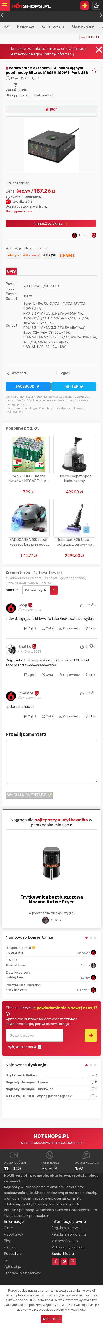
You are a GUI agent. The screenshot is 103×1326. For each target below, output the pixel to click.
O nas (8, 1228)
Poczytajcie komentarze (24, 985)
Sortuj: (12, 590)
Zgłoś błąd (12, 1267)
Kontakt (10, 1247)
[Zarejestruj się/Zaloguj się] (96, 5)
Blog (7, 1241)
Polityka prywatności (69, 1247)
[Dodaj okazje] (84, 5)
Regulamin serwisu (67, 1228)
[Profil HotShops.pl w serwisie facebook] (55, 1261)
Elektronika (42, 95)
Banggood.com (18, 95)
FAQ (7, 1260)
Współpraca (13, 1234)
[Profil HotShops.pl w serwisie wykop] (64, 1261)
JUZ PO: (11, 960)
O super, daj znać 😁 (20, 947)
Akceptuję (51, 1319)
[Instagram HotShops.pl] (72, 1261)
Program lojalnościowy (22, 1273)
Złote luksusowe (18, 972)
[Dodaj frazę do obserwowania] (91, 1035)
